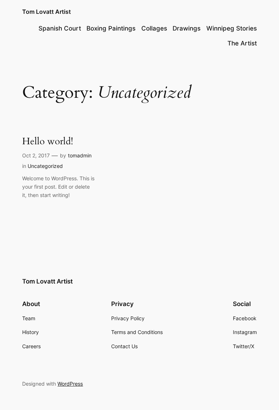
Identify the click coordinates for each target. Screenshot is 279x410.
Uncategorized (45, 166)
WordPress (70, 384)
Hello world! (47, 141)
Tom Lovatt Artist (46, 11)
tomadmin (80, 155)
